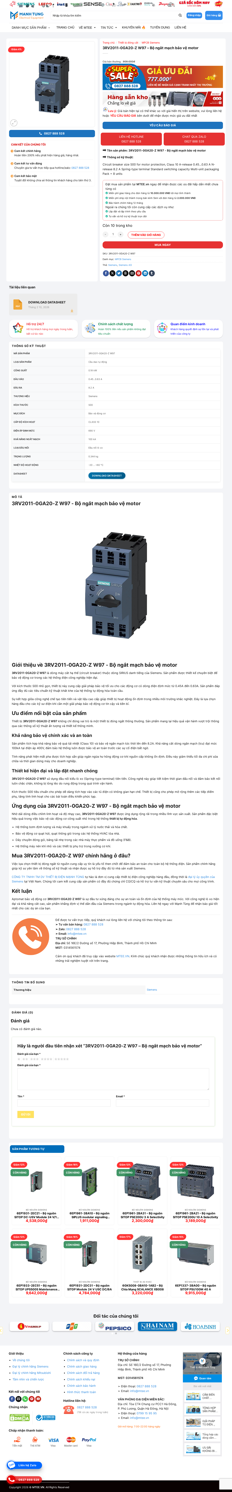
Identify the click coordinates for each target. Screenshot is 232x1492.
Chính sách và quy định (83, 1360)
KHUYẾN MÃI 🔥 (134, 27)
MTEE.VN (122, 956)
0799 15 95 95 (147, 1413)
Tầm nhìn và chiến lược (28, 1379)
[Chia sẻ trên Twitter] (119, 273)
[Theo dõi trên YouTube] (38, 1399)
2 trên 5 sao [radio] (24, 1059)
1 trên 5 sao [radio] (18, 1059)
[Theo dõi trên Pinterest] (32, 1399)
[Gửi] (180, 15)
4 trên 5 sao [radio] (46, 1059)
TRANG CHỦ (65, 27)
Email (120, 1096)
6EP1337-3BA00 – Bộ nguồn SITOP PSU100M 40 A (195, 1287)
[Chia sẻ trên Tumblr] (152, 273)
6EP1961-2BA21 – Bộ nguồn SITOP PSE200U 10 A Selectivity (195, 1215)
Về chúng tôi (21, 1360)
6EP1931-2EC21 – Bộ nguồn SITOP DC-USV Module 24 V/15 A (36, 1215)
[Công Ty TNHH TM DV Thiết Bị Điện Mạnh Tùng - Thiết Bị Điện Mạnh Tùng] (27, 15)
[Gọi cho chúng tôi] (25, 1399)
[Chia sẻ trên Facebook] (106, 273)
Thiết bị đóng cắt (128, 42)
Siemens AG (125, 265)
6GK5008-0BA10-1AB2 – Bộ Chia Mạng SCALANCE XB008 (142, 1287)
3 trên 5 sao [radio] (34, 1059)
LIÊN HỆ (180, 27)
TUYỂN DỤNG (160, 27)
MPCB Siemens (151, 42)
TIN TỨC (107, 27)
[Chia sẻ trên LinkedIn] (145, 273)
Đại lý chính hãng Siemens (30, 1366)
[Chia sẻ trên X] (112, 273)
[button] (214, 15)
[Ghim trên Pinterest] (139, 273)
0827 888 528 (80, 167)
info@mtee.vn (77, 933)
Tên (20, 1096)
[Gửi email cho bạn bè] (132, 273)
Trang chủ (109, 42)
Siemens (112, 265)
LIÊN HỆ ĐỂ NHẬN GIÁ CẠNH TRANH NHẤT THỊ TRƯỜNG (180, 85)
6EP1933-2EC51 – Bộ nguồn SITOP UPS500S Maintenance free (36, 1287)
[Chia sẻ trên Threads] (126, 273)
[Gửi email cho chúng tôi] (19, 1399)
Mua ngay (163, 245)
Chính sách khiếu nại (81, 1379)
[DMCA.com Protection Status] (20, 1417)
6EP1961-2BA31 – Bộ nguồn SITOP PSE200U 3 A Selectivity (142, 1215)
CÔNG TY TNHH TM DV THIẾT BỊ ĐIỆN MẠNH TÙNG (48, 877)
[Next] (227, 1330)
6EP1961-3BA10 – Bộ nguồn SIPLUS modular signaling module (89, 1215)
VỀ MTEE (85, 27)
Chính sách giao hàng (82, 1366)
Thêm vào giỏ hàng (146, 235)
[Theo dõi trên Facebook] (12, 1399)
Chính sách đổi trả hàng (83, 1373)
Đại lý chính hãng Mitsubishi (32, 1373)
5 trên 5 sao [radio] (61, 1059)
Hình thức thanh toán (81, 1392)
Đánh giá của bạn (29, 1053)
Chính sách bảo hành (81, 1385)
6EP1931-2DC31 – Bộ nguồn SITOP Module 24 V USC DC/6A (89, 1287)
